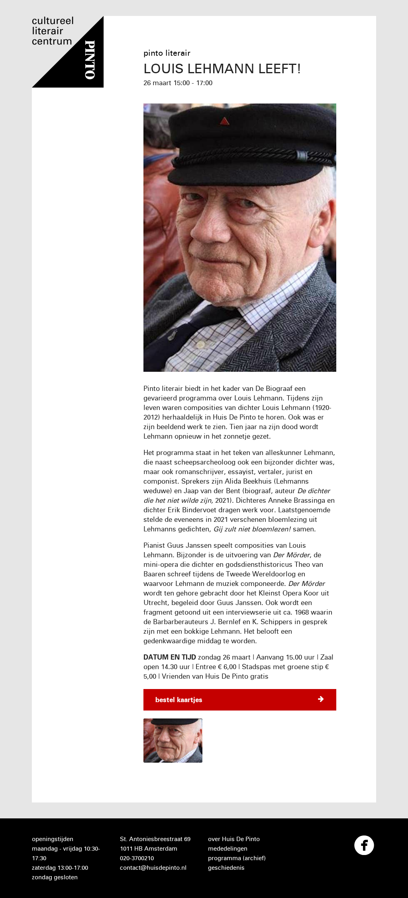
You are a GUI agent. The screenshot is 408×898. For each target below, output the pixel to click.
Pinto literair (166, 53)
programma (224, 858)
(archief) (254, 858)
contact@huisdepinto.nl (153, 867)
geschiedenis (226, 867)
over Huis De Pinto (234, 839)
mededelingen (227, 848)
